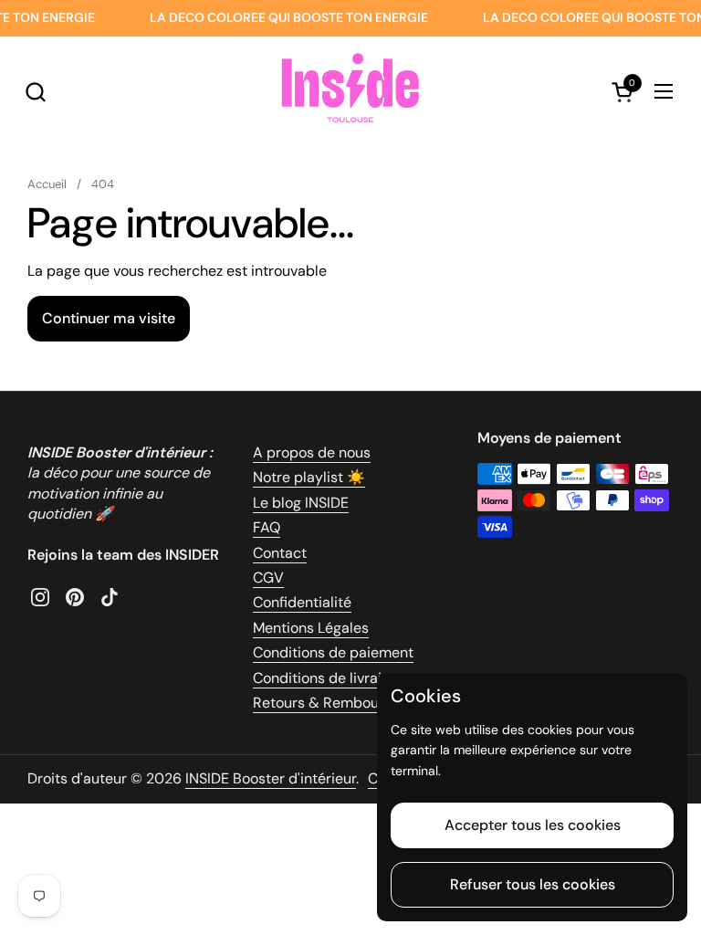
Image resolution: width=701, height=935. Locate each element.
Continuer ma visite (108, 318)
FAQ (266, 527)
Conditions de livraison (329, 678)
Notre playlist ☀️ (309, 477)
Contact (280, 552)
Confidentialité (302, 602)
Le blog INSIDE (301, 502)
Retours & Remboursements (347, 702)
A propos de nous (312, 452)
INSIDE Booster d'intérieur (270, 778)
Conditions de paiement (333, 652)
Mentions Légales (311, 627)
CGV (268, 577)
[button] (35, 91)
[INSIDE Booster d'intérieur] (350, 91)
